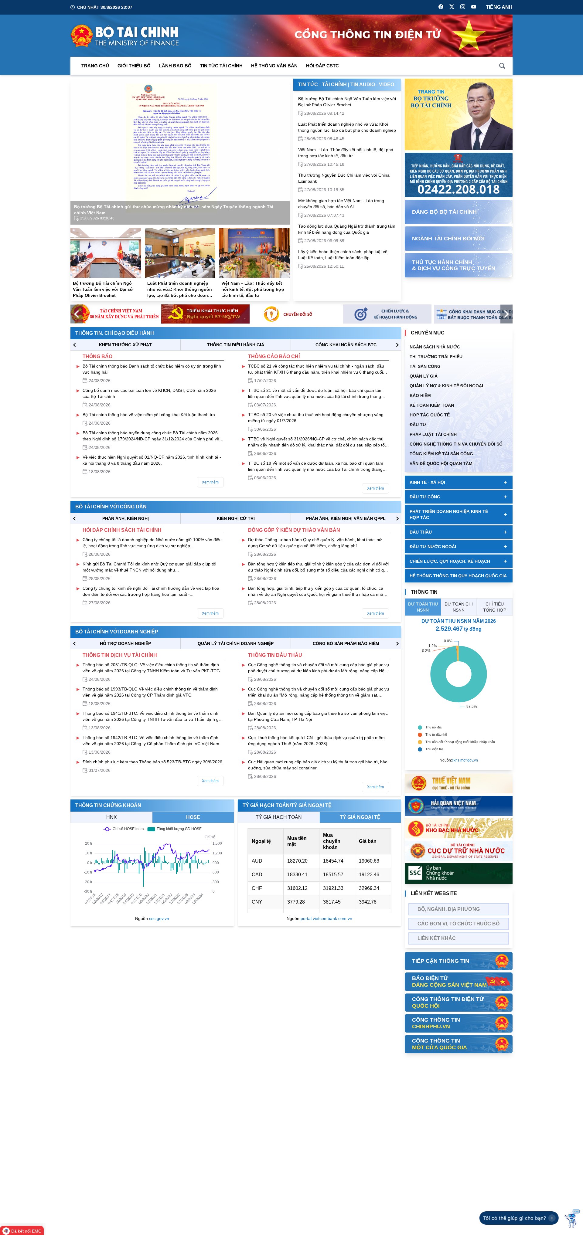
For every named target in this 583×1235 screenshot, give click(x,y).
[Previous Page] (80, 151)
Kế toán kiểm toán (432, 405)
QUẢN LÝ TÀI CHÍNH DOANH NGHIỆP (236, 643)
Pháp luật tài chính (433, 434)
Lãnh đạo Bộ (175, 65)
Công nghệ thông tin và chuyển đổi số (456, 444)
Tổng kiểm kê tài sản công (441, 453)
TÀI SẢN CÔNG (425, 366)
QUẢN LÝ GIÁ (424, 376)
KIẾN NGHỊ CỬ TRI (236, 518)
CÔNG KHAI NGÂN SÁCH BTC (346, 344)
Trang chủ (95, 65)
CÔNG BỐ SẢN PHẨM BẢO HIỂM (346, 643)
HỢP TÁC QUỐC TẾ (430, 414)
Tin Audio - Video (372, 84)
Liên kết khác (437, 938)
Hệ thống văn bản (274, 65)
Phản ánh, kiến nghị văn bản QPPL (346, 518)
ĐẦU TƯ (418, 424)
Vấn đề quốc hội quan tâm (441, 463)
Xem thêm (210, 482)
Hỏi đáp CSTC (322, 65)
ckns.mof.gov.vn (465, 760)
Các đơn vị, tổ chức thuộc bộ (458, 923)
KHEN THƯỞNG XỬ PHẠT (125, 344)
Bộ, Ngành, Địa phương (449, 909)
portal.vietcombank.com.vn (326, 918)
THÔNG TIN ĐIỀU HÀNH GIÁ (235, 344)
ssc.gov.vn (159, 918)
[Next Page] (280, 151)
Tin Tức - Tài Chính (322, 84)
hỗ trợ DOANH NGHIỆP (125, 643)
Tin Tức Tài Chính (221, 65)
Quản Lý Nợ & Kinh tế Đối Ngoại (446, 385)
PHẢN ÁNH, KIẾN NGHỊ (125, 518)
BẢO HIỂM (420, 395)
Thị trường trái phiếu (436, 356)
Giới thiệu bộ (134, 65)
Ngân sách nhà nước (435, 346)
